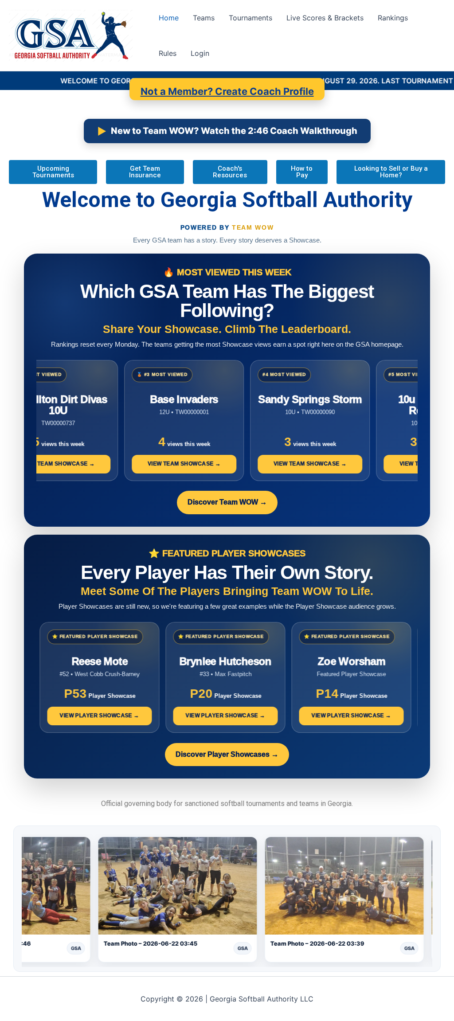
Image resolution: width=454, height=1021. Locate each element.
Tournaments (250, 17)
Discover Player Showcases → (227, 754)
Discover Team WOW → (227, 502)
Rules (167, 53)
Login (200, 53)
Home (169, 17)
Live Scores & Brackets (325, 17)
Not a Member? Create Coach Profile (227, 91)
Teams (204, 17)
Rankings (393, 17)
